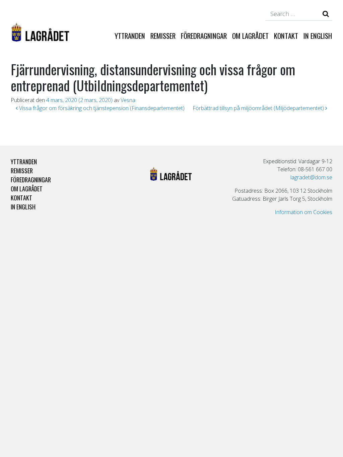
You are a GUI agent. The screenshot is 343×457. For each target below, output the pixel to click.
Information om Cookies (303, 212)
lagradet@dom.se (311, 177)
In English (317, 35)
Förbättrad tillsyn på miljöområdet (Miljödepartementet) (259, 108)
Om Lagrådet (250, 35)
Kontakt (286, 35)
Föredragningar (204, 35)
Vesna (128, 100)
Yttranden (130, 35)
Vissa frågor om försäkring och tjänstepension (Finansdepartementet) (101, 108)
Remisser (163, 35)
